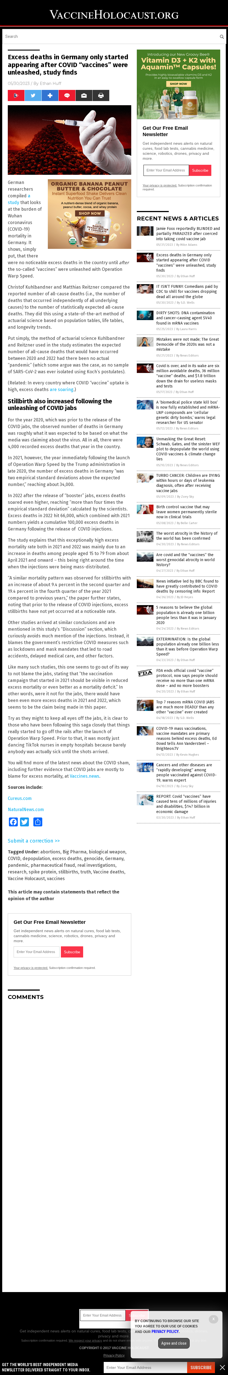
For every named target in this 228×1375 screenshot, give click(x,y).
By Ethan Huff (186, 276)
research (17, 872)
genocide (93, 858)
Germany (114, 858)
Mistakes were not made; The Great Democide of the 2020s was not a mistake (187, 344)
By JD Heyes (185, 597)
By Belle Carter (187, 523)
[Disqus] (69, 1074)
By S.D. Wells (185, 303)
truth (85, 872)
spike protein (42, 872)
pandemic (18, 865)
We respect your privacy (85, 1340)
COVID (14, 858)
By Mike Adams (186, 245)
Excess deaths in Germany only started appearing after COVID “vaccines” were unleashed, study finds (186, 263)
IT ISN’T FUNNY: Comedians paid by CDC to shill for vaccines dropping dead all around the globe (187, 291)
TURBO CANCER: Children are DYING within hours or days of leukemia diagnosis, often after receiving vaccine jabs (188, 483)
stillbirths (68, 872)
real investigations (96, 865)
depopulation (36, 858)
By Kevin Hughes (187, 755)
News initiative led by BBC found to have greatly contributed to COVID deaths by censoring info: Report (187, 586)
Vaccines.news (84, 776)
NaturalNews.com (26, 809)
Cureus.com (20, 798)
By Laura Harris (186, 329)
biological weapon (107, 852)
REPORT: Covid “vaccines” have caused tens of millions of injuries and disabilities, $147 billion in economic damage (186, 804)
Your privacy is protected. (31, 967)
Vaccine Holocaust (26, 878)
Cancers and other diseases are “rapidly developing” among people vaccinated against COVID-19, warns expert (186, 773)
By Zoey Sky (185, 497)
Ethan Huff (50, 83)
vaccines (56, 878)
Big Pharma (74, 852)
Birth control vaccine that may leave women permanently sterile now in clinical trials (186, 512)
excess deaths (67, 858)
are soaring (61, 389)
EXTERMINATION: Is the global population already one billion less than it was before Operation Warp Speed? (187, 647)
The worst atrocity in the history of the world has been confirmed (186, 536)
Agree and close (174, 1343)
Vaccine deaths (108, 872)
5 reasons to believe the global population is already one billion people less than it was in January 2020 (186, 615)
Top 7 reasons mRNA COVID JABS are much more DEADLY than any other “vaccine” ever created (185, 707)
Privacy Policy (114, 1355)
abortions (50, 852)
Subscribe (201, 1367)
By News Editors (187, 355)
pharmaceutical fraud (53, 865)
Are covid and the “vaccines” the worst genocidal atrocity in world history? (185, 560)
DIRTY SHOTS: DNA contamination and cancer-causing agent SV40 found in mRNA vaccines (185, 318)
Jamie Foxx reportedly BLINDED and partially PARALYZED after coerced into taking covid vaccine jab (188, 233)
